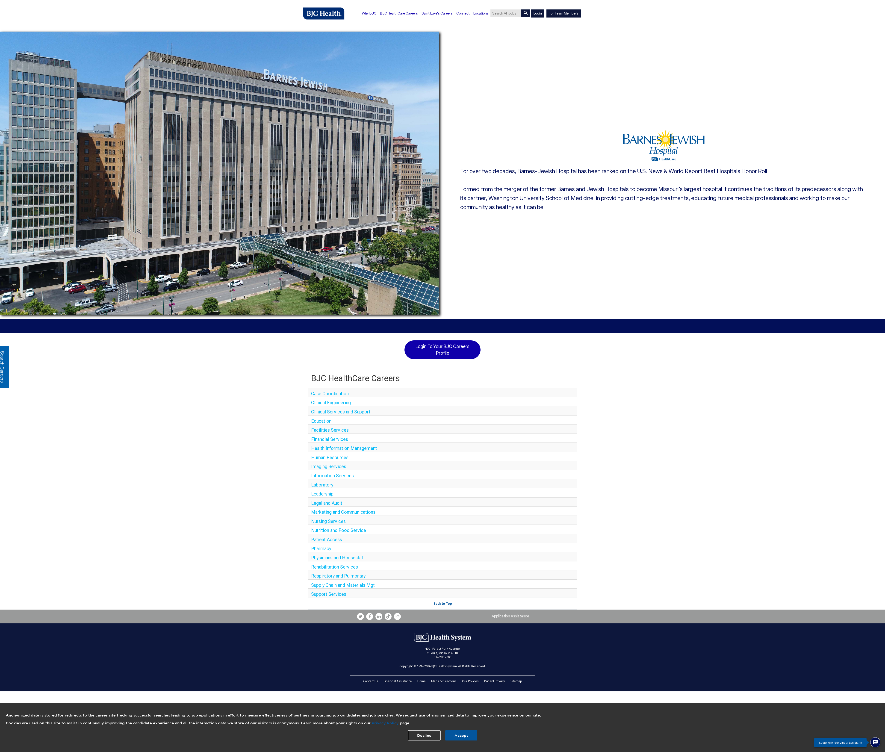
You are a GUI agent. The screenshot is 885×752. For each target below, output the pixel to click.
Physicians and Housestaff (338, 557)
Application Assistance (510, 616)
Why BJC (369, 13)
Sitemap (516, 681)
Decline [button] (424, 735)
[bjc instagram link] (397, 616)
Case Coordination (330, 393)
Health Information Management (344, 448)
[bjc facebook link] (369, 616)
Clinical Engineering (331, 402)
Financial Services (329, 439)
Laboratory (322, 485)
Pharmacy (321, 548)
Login (538, 13)
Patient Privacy (494, 681)
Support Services (328, 594)
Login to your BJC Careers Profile (442, 350)
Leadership (322, 494)
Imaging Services (328, 466)
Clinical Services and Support (340, 412)
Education (321, 421)
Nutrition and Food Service (338, 530)
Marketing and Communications (343, 512)
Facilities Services (330, 430)
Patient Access (326, 539)
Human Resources (329, 457)
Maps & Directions (444, 681)
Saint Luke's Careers (437, 13)
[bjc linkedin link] (378, 616)
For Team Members (563, 13)
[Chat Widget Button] (875, 742)
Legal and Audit (326, 503)
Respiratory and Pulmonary (338, 576)
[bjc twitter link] (360, 616)
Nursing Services (328, 521)
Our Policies (470, 681)
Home (421, 681)
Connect (463, 13)
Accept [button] (461, 735)
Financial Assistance (398, 681)
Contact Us (370, 681)
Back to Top (443, 603)
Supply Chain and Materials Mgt (343, 585)
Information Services (332, 475)
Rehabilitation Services (334, 567)
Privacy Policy (385, 723)
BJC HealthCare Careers (399, 13)
